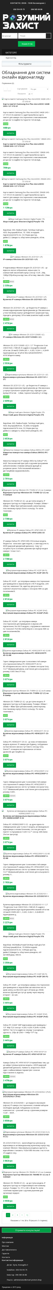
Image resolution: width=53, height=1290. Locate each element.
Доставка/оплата (9, 1250)
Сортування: (22, 89)
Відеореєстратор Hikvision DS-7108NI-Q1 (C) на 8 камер (26, 694)
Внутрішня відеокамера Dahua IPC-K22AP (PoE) (25, 613)
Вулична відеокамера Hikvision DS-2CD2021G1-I (26, 896)
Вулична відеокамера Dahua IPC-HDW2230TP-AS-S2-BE (25, 654)
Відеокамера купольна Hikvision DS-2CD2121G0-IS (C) (26, 1135)
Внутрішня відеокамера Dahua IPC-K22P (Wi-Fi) (25, 573)
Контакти (6, 1257)
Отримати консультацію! (27, 1230)
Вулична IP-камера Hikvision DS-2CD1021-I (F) (24, 299)
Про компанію (8, 1242)
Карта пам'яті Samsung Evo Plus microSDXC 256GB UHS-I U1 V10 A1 (23, 185)
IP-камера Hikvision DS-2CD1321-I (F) (20, 259)
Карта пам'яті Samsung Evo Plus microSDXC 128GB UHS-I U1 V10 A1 (23, 145)
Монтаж (5, 1246)
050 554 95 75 (19, 9)
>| (27, 1215)
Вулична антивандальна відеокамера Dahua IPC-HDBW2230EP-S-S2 (24, 817)
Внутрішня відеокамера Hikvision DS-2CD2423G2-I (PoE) (21, 1095)
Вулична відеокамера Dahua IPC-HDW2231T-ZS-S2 (26, 734)
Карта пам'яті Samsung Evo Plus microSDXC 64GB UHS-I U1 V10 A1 (26, 105)
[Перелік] (9, 89)
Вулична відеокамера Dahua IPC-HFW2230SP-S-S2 (25, 774)
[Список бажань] (5, 163)
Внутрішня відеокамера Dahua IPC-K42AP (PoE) (25, 1016)
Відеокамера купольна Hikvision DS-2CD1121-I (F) (25, 378)
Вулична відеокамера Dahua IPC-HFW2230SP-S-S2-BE (25, 857)
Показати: (22, 93)
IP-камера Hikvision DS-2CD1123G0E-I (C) (22, 337)
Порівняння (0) (8, 83)
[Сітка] (5, 89)
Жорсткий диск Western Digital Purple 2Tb (23, 415)
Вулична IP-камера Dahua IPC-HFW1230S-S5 (24, 532)
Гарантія (5, 1253)
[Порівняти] (16, 163)
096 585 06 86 (36, 9)
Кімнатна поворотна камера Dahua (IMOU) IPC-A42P (25, 453)
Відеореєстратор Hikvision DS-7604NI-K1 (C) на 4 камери (26, 1175)
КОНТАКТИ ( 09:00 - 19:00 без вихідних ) (27, 3)
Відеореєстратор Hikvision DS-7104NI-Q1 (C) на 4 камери (26, 493)
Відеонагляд (11, 58)
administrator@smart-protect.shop (28, 1280)
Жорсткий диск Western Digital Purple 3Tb (23, 936)
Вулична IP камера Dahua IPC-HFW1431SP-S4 (24, 1054)
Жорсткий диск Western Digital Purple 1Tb (23, 221)
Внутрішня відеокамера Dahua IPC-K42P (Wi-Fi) (25, 976)
